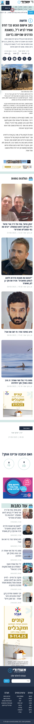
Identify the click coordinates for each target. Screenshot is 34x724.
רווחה (20, 701)
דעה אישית (20, 703)
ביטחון (30, 7)
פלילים (20, 7)
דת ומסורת (15, 9)
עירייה (25, 9)
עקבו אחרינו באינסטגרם (6, 703)
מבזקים (30, 12)
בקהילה (30, 698)
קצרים (20, 712)
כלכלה (16, 7)
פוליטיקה (20, 9)
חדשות (30, 696)
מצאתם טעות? (26, 428)
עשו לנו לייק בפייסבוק (7, 705)
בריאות (25, 7)
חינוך (30, 9)
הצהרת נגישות (6, 698)
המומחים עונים (20, 696)
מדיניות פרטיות (6, 696)
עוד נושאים (7, 8)
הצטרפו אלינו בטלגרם (7, 701)
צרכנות (20, 705)
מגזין (30, 705)
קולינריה (20, 707)
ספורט (30, 703)
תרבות (30, 701)
